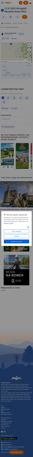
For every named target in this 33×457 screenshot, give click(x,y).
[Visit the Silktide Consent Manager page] (28, 227)
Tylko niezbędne (16, 231)
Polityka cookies (8, 223)
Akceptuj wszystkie (16, 241)
